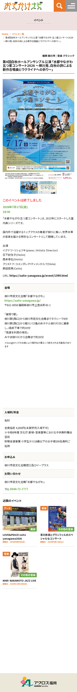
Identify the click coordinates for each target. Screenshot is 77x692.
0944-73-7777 (19, 489)
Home (5, 33)
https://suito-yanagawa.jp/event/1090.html (38, 275)
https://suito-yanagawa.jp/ (22, 300)
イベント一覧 (18, 33)
